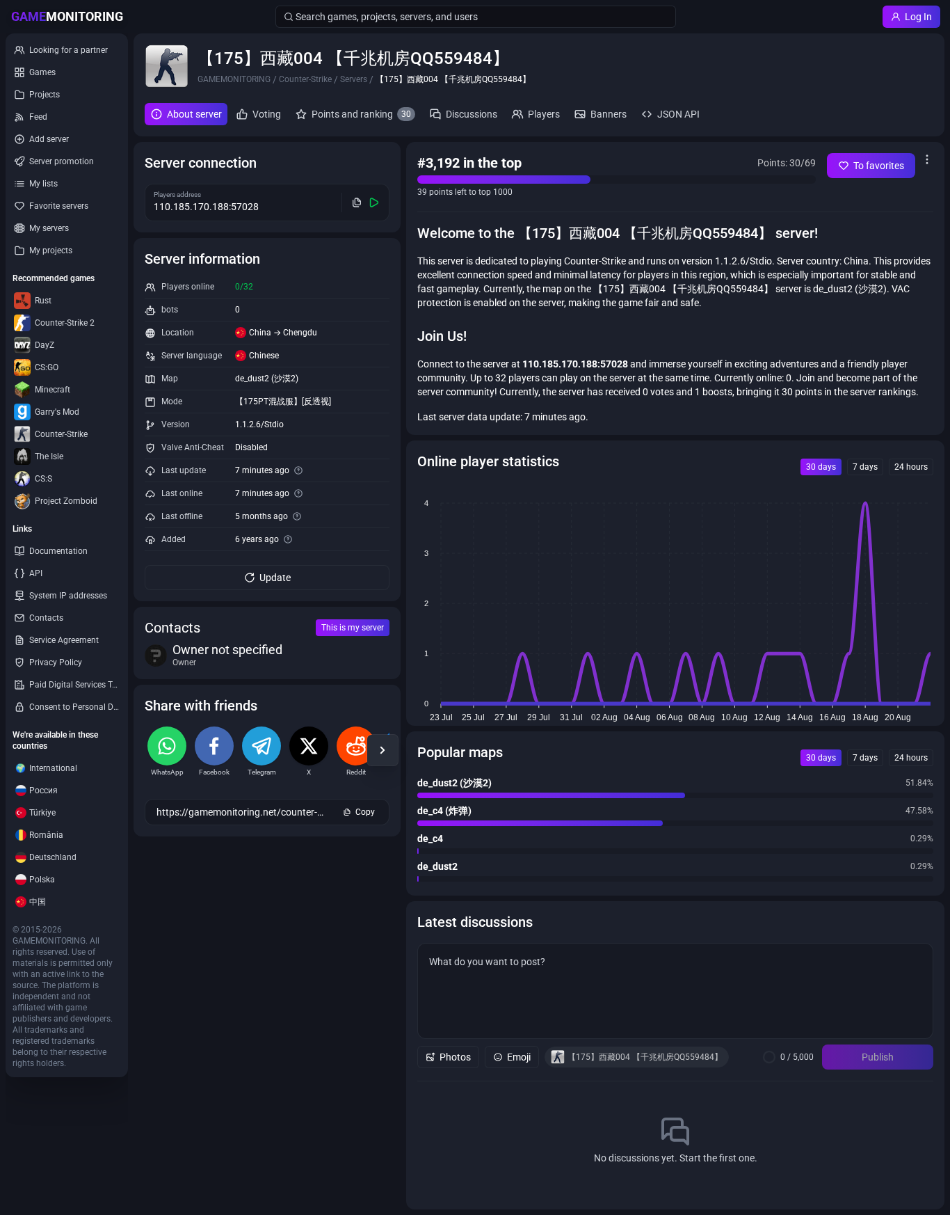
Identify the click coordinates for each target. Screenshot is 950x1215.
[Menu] (927, 159)
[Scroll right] (382, 750)
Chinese (264, 355)
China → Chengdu (283, 333)
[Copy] (357, 202)
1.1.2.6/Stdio (259, 424)
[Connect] (374, 202)
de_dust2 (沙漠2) (266, 378)
